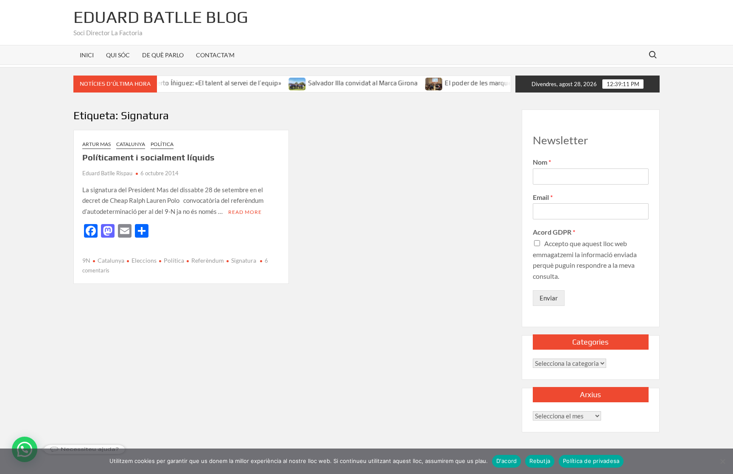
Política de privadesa (591, 460)
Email (543, 197)
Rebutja (539, 460)
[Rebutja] (722, 461)
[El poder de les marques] (425, 83)
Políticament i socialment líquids (148, 157)
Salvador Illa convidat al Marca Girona (354, 83)
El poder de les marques (471, 83)
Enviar (549, 298)
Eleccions (144, 260)
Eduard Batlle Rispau (107, 173)
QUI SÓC (118, 55)
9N (86, 260)
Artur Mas (96, 144)
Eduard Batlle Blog (160, 17)
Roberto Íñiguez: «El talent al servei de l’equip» (204, 83)
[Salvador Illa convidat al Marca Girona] (289, 83)
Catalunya (130, 144)
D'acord (506, 460)
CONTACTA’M (215, 55)
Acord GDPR (554, 232)
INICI (87, 55)
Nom (542, 162)
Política (162, 144)
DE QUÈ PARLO (163, 55)
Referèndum (207, 260)
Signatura (243, 260)
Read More (245, 212)
